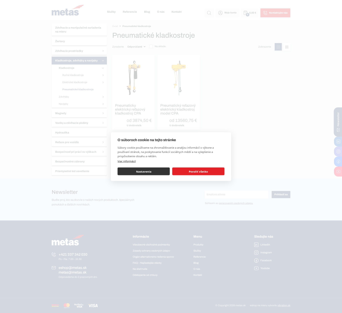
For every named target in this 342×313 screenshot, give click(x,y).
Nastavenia (143, 171)
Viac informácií (127, 161)
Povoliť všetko (198, 171)
